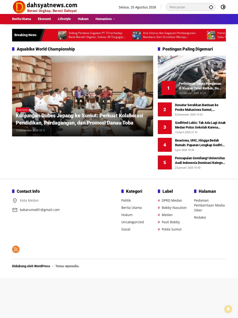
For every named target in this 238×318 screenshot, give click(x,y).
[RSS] (16, 249)
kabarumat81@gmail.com (40, 209)
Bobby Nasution (174, 207)
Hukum (126, 215)
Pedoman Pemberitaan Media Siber (209, 205)
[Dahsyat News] (45, 6)
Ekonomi (22, 110)
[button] (211, 7)
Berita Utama (131, 207)
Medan (167, 215)
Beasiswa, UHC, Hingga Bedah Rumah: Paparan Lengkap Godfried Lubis (200, 143)
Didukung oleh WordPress (31, 266)
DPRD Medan (172, 200)
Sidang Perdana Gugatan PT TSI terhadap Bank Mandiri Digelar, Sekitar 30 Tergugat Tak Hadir (88, 35)
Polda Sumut (172, 229)
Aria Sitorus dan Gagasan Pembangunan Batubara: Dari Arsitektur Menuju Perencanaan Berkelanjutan (161, 35)
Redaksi (200, 217)
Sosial (125, 229)
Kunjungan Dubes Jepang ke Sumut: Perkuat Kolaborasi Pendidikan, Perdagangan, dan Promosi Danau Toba (79, 119)
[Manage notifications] (228, 309)
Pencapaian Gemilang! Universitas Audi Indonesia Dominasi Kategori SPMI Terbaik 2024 (200, 160)
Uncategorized (132, 222)
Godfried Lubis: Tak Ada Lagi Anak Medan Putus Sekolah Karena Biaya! (200, 125)
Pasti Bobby (171, 222)
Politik (126, 200)
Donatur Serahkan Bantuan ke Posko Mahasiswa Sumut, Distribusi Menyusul (196, 107)
